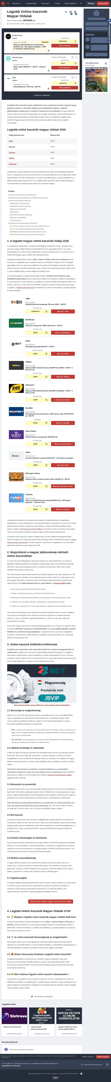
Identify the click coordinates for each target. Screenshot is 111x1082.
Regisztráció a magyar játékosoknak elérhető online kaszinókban (28, 198)
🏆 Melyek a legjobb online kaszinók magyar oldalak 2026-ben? (31, 226)
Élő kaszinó (15, 212)
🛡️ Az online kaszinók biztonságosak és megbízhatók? (28, 229)
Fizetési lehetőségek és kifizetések (22, 215)
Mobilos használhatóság (19, 217)
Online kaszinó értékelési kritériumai (20, 200)
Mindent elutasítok (88, 1057)
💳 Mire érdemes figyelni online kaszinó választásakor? (28, 234)
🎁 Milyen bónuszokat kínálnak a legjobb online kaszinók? (29, 232)
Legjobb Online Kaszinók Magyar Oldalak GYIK (23, 223)
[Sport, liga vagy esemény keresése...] (8, 3)
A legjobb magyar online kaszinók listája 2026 (22, 195)
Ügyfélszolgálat (16, 220)
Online (55, 1078)
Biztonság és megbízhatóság (20, 203)
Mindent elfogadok (103, 1057)
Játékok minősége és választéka (21, 206)
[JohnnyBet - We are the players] (3, 3)
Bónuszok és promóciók (19, 209)
